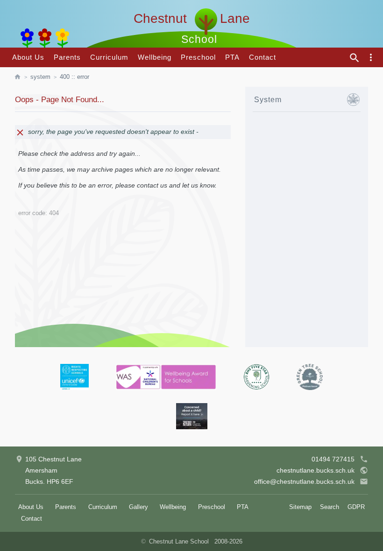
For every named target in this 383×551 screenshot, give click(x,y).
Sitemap (300, 506)
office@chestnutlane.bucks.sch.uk (304, 481)
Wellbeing (154, 57)
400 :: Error (74, 76)
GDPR (356, 506)
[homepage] (22, 77)
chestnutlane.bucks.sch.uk (316, 470)
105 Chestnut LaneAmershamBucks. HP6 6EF (53, 470)
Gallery (138, 506)
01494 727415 (333, 459)
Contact (262, 57)
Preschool (198, 57)
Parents (67, 57)
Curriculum (109, 57)
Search (329, 506)
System (40, 76)
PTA (232, 57)
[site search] (354, 58)
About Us (28, 57)
